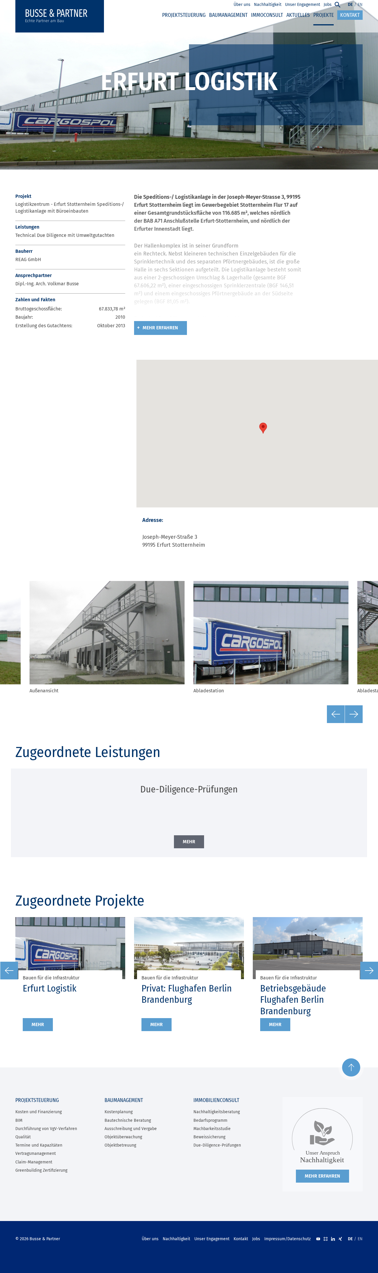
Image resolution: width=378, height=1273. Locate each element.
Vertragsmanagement (35, 1153)
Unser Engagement (211, 1238)
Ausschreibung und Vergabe (131, 1128)
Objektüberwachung (123, 1136)
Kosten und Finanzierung (38, 1111)
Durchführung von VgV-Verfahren (46, 1128)
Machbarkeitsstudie (212, 1128)
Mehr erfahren (160, 328)
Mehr (38, 1024)
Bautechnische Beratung (128, 1120)
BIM (18, 1120)
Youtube (318, 1239)
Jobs (256, 1238)
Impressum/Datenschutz (287, 1238)
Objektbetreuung (120, 1145)
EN (360, 4)
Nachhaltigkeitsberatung (216, 1111)
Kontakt (241, 1238)
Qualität (23, 1136)
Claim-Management (33, 1162)
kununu (325, 1239)
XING (340, 1239)
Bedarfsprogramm (210, 1120)
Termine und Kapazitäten (38, 1145)
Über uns (150, 1238)
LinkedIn (333, 1239)
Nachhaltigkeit (176, 1238)
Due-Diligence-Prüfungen (217, 1145)
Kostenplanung (119, 1111)
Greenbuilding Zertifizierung (41, 1170)
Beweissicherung (209, 1136)
